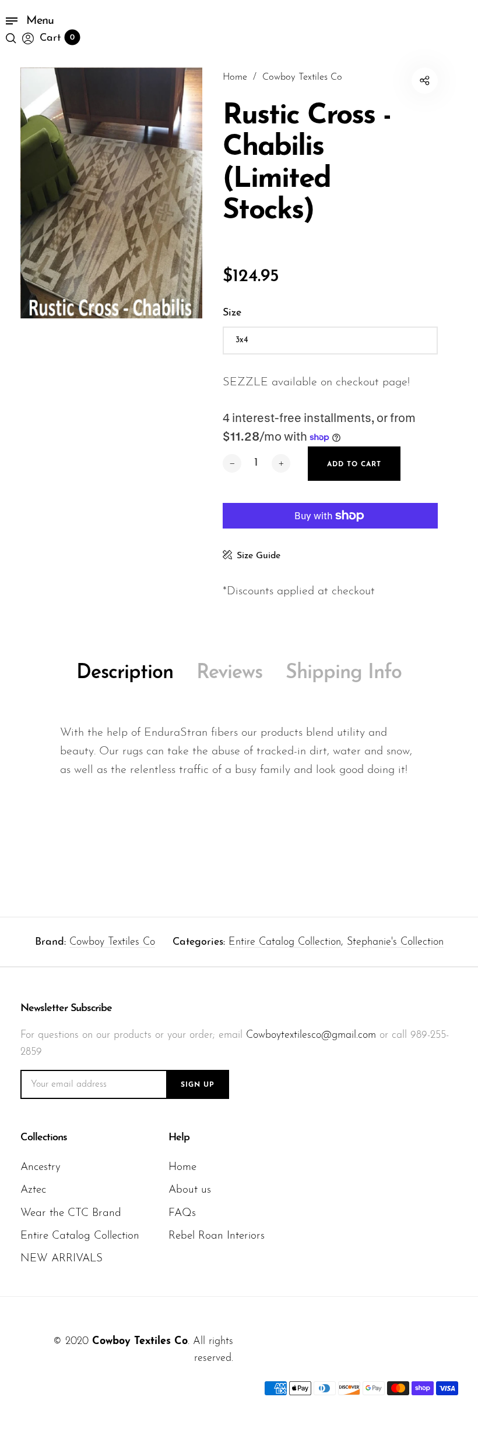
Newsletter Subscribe (66, 1009)
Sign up (198, 1084)
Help (178, 1138)
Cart (57, 38)
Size (232, 313)
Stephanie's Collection (395, 942)
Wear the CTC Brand (70, 1213)
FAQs (182, 1213)
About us (189, 1190)
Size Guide (258, 556)
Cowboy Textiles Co (112, 942)
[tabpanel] (111, 193)
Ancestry (40, 1167)
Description (124, 673)
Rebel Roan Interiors (216, 1236)
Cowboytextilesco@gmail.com (311, 1035)
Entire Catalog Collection (285, 942)
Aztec (33, 1190)
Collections (43, 1138)
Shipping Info (344, 673)
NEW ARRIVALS (61, 1258)
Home (182, 1167)
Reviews (229, 673)
